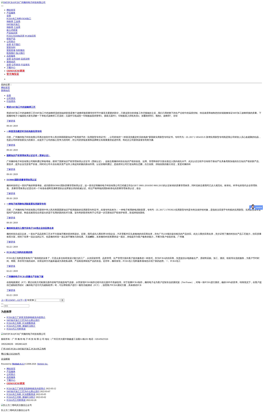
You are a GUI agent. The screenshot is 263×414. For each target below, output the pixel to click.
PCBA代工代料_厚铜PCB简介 (21, 326)
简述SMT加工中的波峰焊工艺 (21, 107)
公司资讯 (16, 64)
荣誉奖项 (11, 50)
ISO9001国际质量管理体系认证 (22, 180)
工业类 (17, 21)
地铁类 (10, 21)
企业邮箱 (5, 359)
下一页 (23, 300)
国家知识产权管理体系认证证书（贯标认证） (28, 155)
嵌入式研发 (12, 30)
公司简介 (11, 41)
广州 (3, 349)
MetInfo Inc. (42, 364)
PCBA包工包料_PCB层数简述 (21, 323)
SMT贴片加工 (13, 24)
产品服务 (11, 13)
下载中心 (11, 67)
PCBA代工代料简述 (16, 329)
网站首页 (11, 10)
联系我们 (11, 53)
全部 (9, 16)
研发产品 (11, 39)
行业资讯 (25, 64)
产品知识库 (12, 33)
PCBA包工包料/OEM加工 (19, 18)
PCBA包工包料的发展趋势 (19, 252)
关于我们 (16, 44)
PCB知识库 (30, 36)
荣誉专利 (11, 47)
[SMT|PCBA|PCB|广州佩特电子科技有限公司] (131, 2)
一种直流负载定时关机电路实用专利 (24, 131)
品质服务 (11, 56)
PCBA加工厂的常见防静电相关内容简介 (26, 317)
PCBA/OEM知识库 (16, 36)
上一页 (4, 300)
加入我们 (20, 53)
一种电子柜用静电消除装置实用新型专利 (26, 204)
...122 (17, 300)
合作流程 (16, 59)
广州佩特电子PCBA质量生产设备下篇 (25, 276)
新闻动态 (11, 62)
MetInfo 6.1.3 (18, 364)
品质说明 (25, 59)
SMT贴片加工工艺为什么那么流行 (23, 320)
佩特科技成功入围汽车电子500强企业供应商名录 (30, 228)
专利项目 (20, 50)
